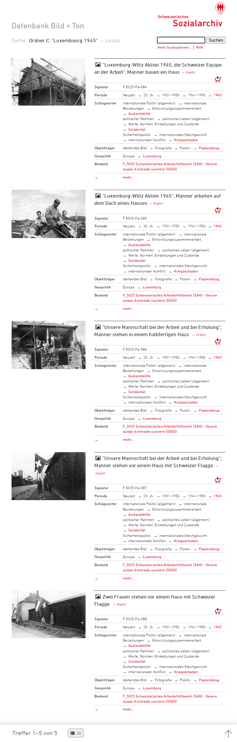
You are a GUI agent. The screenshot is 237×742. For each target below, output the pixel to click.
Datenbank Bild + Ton (48, 25)
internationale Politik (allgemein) (149, 103)
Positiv (185, 148)
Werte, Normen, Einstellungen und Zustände (163, 123)
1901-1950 (170, 95)
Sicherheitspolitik (137, 134)
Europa (128, 156)
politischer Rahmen (138, 118)
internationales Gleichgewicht (183, 134)
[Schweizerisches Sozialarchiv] (191, 14)
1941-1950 (196, 95)
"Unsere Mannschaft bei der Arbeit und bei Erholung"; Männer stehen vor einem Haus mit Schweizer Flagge (158, 461)
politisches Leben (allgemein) (186, 118)
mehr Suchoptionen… (174, 47)
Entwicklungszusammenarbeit (176, 108)
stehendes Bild (135, 148)
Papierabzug (209, 148)
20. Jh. (148, 95)
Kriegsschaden (186, 139)
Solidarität (136, 129)
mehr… (128, 177)
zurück (112, 40)
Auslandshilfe (139, 113)
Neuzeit (129, 95)
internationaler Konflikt (147, 139)
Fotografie (163, 148)
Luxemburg (152, 156)
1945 (218, 95)
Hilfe (199, 47)
